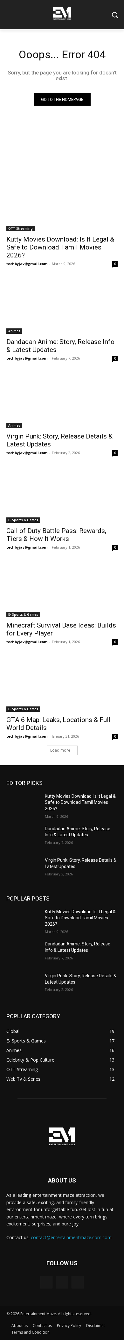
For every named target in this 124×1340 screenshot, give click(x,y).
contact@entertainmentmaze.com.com (71, 1237)
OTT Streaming (20, 228)
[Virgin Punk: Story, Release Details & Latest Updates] (62, 400)
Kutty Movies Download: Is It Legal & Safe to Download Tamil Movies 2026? (60, 247)
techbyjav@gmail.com (26, 263)
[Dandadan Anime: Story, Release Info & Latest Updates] (62, 306)
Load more (60, 750)
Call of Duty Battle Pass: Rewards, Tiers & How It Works (56, 535)
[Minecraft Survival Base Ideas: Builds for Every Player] (62, 589)
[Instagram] (62, 1282)
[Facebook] (46, 1282)
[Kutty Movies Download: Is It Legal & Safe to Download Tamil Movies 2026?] (62, 203)
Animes (14, 331)
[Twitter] (78, 1282)
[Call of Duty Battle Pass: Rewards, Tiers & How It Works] (62, 495)
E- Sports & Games (23, 520)
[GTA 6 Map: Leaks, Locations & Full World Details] (62, 684)
